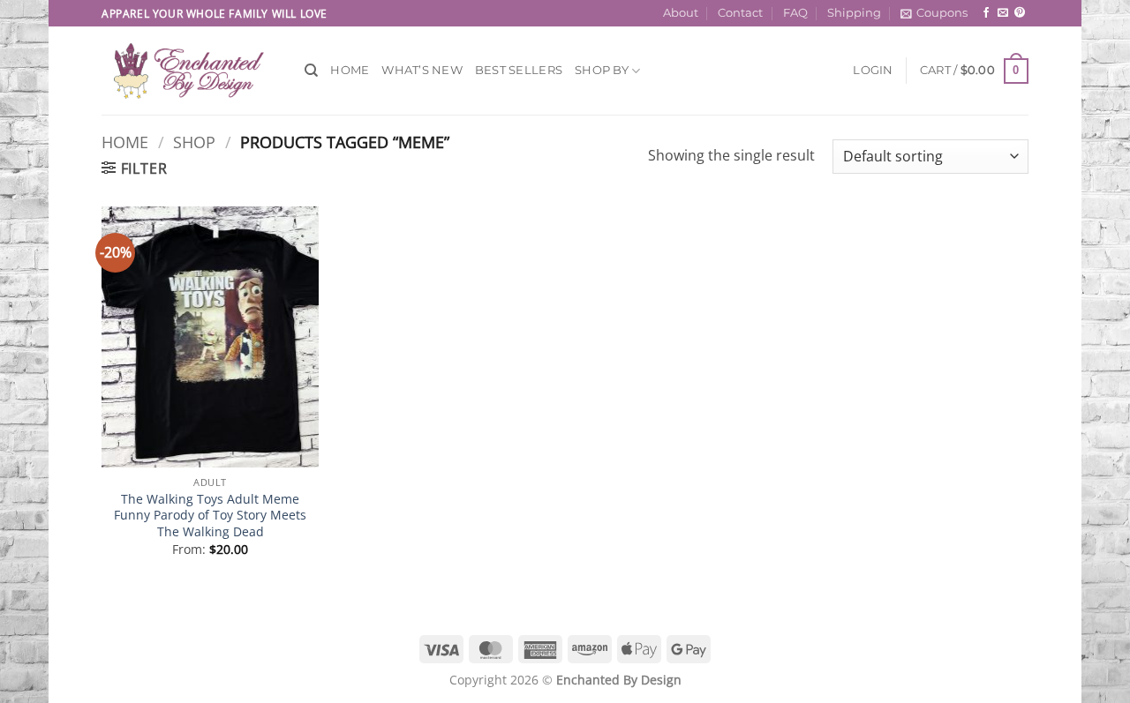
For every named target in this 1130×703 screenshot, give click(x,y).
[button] (934, 13)
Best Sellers (518, 70)
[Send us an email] (1003, 13)
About (680, 12)
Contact (740, 12)
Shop (194, 142)
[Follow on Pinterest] (1019, 13)
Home (349, 70)
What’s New (422, 70)
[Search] (311, 70)
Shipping (854, 12)
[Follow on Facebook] (986, 13)
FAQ (795, 12)
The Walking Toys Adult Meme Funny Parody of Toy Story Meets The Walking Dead (210, 515)
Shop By (602, 70)
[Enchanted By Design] (190, 70)
